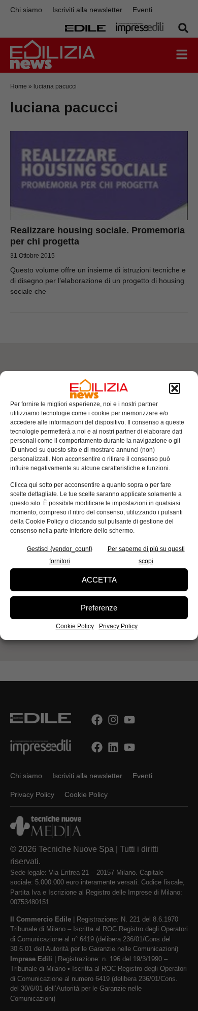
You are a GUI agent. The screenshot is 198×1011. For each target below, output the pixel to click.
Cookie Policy (75, 626)
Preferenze (99, 607)
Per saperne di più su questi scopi (146, 555)
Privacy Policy (118, 626)
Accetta (99, 579)
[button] (175, 389)
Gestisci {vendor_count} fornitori (59, 555)
